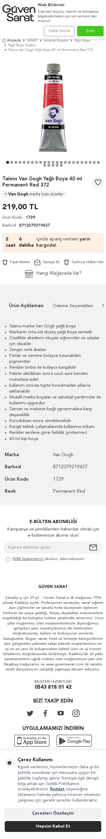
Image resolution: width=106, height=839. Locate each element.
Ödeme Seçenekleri (73, 306)
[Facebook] (45, 713)
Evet (90, 31)
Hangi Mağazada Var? (59, 273)
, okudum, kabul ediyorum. (49, 559)
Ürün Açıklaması (26, 306)
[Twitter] (30, 713)
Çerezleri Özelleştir (53, 813)
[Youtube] (61, 713)
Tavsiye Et (49, 262)
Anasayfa (14, 40)
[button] (7, 162)
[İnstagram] (76, 713)
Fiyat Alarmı (19, 262)
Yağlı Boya (82, 40)
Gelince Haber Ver (86, 262)
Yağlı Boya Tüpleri (22, 45)
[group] (53, 108)
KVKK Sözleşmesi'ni (28, 559)
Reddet (57, 789)
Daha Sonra (59, 31)
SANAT (32, 40)
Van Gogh (35, 194)
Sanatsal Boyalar (56, 40)
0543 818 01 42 (53, 687)
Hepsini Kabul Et (53, 826)
